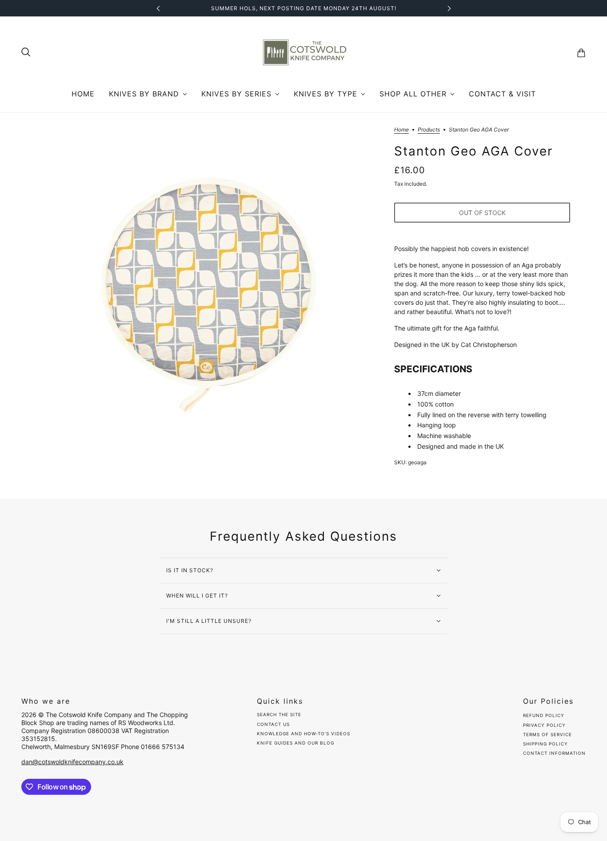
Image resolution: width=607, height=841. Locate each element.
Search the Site (279, 714)
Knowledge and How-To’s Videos (303, 733)
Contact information (554, 753)
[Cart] (581, 52)
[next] (449, 8)
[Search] (25, 52)
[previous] (158, 8)
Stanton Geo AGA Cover (473, 151)
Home (401, 130)
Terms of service (547, 734)
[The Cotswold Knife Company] (303, 53)
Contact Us (273, 724)
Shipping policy (545, 743)
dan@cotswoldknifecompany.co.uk (72, 761)
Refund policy (543, 715)
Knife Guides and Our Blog (295, 742)
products (429, 130)
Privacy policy (544, 725)
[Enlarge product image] (208, 284)
